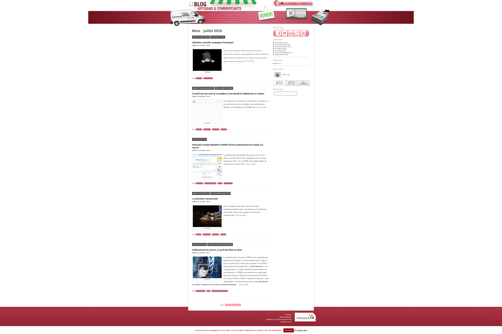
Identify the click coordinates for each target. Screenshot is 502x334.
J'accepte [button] (288, 330)
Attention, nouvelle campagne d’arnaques (213, 42)
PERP (220, 183)
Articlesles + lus (291, 82)
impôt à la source (210, 183)
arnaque (199, 78)
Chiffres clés (286, 74)
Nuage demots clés (279, 82)
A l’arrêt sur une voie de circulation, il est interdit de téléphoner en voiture (228, 93)
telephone (216, 129)
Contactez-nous (286, 322)
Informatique (279, 50)
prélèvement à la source (219, 291)
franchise (215, 234)
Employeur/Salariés (281, 46)
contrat (198, 234)
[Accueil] (279, 4)
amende (198, 129)
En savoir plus (300, 330)
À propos (293, 3)
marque (223, 234)
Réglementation (280, 54)
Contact (304, 3)
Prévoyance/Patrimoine (282, 52)
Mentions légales (285, 317)
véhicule (223, 129)
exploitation (206, 234)
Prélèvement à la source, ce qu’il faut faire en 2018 (216, 250)
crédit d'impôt (208, 78)
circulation (207, 129)
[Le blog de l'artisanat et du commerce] (215, 9)
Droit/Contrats (279, 42)
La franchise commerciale (205, 198)
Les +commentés (304, 82)
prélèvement (228, 183)
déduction (199, 183)
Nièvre (277, 63)
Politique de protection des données (279, 319)
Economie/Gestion (280, 44)
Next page (236, 305)
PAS (208, 291)
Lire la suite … (250, 61)
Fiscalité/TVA (279, 48)
